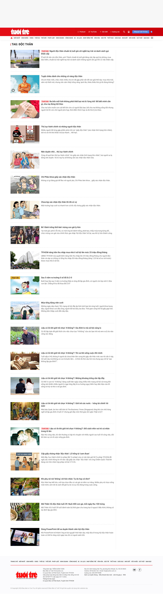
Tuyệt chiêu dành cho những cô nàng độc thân (61, 76)
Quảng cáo (116, 32)
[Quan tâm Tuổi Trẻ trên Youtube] (134, 570)
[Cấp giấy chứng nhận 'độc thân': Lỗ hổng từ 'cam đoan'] (25, 461)
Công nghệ (69, 38)
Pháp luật (51, 38)
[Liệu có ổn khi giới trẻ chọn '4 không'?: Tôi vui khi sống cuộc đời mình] (25, 361)
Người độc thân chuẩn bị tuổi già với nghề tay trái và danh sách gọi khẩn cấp (75, 52)
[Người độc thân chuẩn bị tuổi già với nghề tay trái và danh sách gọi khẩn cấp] (25, 59)
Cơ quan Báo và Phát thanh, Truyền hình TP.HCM (58, 581)
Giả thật (139, 38)
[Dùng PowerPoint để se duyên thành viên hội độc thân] (25, 537)
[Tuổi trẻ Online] (27, 575)
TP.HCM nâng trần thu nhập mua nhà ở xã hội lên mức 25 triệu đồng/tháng (74, 252)
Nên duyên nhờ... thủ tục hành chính (57, 152)
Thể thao (110, 38)
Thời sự (37, 38)
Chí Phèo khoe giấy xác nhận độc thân (58, 177)
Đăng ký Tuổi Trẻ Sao (141, 32)
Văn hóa (97, 38)
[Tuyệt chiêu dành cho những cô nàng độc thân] (25, 84)
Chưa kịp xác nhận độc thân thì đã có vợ (59, 202)
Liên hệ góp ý (117, 575)
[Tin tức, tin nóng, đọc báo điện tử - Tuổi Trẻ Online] (20, 32)
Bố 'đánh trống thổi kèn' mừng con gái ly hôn (61, 227)
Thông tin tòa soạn (49, 579)
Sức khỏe (132, 38)
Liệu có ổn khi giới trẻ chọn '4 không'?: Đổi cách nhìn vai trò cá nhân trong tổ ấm (75, 429)
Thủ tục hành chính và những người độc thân (61, 127)
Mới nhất (17, 38)
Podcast (82, 32)
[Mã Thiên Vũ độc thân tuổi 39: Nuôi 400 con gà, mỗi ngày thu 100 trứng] (25, 512)
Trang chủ (14, 561)
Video (31, 38)
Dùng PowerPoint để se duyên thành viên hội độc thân (65, 529)
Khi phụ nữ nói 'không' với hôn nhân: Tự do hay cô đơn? (65, 479)
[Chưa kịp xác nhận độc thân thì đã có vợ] (25, 210)
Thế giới (43, 38)
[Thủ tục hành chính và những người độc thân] (25, 134)
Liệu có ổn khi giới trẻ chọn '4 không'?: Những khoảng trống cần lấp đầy (72, 378)
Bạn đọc (146, 38)
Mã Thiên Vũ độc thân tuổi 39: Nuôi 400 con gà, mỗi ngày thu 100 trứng (73, 504)
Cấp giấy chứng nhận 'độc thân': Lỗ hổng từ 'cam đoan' (65, 454)
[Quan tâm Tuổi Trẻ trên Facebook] (139, 570)
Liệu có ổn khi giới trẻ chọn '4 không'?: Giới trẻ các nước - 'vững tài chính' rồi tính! (74, 404)
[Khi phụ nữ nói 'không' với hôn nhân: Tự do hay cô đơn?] (25, 487)
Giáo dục (118, 38)
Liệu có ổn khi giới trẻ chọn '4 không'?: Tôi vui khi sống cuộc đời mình (71, 353)
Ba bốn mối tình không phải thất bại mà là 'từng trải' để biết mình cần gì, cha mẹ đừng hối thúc (76, 102)
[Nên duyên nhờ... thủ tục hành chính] (25, 160)
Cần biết (105, 32)
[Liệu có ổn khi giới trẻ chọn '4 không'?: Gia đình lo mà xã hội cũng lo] (25, 336)
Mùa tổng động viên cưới (52, 303)
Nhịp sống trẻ (88, 38)
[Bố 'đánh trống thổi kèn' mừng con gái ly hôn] (25, 235)
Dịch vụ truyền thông (91, 575)
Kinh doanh (60, 38)
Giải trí (103, 38)
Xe (75, 38)
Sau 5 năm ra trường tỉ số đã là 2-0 (56, 277)
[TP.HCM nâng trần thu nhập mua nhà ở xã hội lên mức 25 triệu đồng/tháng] (25, 260)
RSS (124, 575)
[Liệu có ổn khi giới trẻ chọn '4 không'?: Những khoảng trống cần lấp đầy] (25, 386)
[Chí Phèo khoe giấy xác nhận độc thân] (25, 185)
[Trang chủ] (12, 38)
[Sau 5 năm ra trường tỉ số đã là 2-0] (25, 285)
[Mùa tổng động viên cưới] (25, 310)
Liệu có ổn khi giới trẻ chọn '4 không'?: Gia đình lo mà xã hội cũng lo (71, 328)
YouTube (94, 32)
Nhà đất (125, 38)
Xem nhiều (24, 38)
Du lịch (79, 38)
